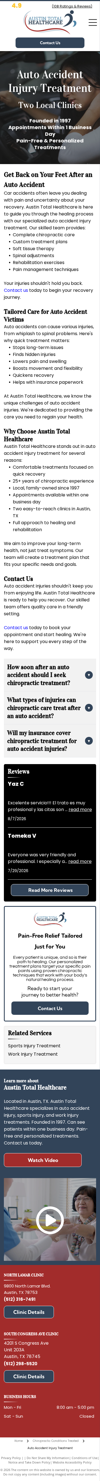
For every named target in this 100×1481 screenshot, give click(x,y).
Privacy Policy (11, 1458)
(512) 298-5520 (20, 1364)
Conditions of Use (85, 1458)
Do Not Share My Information (48, 1458)
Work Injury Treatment (33, 1054)
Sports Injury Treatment (34, 1046)
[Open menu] (93, 22)
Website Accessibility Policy (72, 1462)
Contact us (16, 290)
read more (80, 809)
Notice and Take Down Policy (29, 1462)
